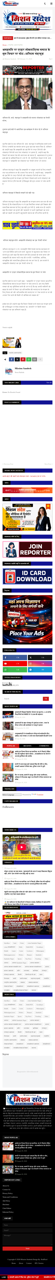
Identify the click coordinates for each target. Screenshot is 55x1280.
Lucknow (29, 951)
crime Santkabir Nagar (34, 943)
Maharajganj (40, 951)
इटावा (47, 966)
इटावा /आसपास (8, 970)
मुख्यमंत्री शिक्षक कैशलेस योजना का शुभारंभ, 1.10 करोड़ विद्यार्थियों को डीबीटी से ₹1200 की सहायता (33, 713)
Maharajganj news (9, 955)
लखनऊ (23, 982)
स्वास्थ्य (34, 990)
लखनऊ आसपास (33, 982)
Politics (21, 955)
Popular (11, 746)
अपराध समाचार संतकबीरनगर (33, 966)
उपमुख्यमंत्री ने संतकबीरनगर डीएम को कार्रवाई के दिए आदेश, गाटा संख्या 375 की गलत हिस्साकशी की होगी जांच (33, 735)
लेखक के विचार (8, 986)
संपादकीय (7, 990)
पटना (41, 974)
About (21, 1263)
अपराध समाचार (34, 963)
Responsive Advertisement (27, 1072)
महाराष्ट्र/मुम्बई (35, 978)
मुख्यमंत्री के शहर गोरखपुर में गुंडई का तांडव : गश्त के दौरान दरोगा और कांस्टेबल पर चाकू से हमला (32, 724)
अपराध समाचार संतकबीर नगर (12, 966)
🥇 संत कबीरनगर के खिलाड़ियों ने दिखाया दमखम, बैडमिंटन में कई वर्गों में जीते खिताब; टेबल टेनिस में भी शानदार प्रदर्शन (27, 903)
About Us (6, 1186)
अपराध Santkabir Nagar (19, 963)
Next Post (48, 464)
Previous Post (8, 464)
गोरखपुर (44, 970)
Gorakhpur (40, 947)
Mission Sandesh (23, 368)
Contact (29, 1263)
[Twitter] (17, 359)
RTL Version (39, 1263)
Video (46, 959)
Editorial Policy (8, 1212)
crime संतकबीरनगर (9, 947)
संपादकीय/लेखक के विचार (21, 990)
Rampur (29, 955)
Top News (28, 959)
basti (15, 943)
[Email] (34, 359)
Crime (22, 943)
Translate (40, 795)
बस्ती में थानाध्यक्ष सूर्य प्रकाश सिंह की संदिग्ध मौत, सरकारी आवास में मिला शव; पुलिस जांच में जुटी (31, 765)
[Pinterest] (23, 359)
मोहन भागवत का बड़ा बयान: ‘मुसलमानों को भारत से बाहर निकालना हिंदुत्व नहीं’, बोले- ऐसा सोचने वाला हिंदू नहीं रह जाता (28, 872)
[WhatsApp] (28, 359)
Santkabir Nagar (9, 959)
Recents (27, 746)
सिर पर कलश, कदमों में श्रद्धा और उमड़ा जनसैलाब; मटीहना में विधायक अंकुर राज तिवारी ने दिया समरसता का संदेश (33, 777)
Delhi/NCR (29, 947)
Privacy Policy (8, 1193)
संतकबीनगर (20, 986)
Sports (19, 959)
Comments (44, 746)
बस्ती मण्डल (23, 978)
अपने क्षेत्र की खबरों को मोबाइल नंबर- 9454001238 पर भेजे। (24, 476)
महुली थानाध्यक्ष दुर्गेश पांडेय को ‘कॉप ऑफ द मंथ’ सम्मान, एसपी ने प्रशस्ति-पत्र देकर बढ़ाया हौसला (25, 893)
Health (6, 951)
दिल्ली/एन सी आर (31, 974)
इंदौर (18, 970)
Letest (21, 951)
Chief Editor (7, 1208)
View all (48, 382)
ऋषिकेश (35, 970)
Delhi (20, 947)
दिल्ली (20, 974)
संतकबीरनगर (46, 986)
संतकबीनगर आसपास (33, 986)
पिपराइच (6, 978)
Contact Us (6, 1189)
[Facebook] (11, 359)
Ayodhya (7, 943)
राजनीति (46, 978)
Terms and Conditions (10, 1197)
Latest (13, 951)
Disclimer (6, 1204)
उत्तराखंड (26, 970)
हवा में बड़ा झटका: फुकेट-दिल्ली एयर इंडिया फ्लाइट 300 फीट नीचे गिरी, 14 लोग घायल (32, 38)
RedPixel (44, 1259)
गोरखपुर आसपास (9, 974)
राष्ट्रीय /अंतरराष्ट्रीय (15, 45)
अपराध (6, 963)
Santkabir (38, 955)
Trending (38, 959)
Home (5, 45)
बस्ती (14, 978)
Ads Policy (6, 1201)
